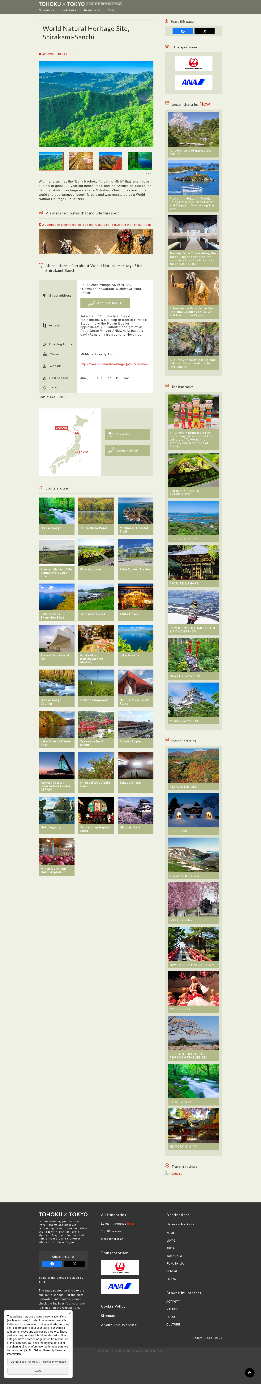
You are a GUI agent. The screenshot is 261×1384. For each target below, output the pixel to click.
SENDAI (171, 1271)
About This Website (119, 1325)
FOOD (170, 1317)
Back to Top (250, 1373)
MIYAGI (171, 1240)
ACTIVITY (173, 1301)
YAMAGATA (174, 1256)
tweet (205, 31)
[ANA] (193, 88)
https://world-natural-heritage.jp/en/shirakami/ (114, 366)
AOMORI (47, 54)
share (183, 31)
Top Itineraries (111, 1231)
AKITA (170, 1248)
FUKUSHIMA (175, 1263)
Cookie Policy (113, 1306)
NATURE (67, 54)
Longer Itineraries (117, 1223)
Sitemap (108, 1315)
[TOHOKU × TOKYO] (81, 4)
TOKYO (171, 1279)
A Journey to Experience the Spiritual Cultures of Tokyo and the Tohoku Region (97, 224)
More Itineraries (112, 1239)
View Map (124, 434)
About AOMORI (109, 303)
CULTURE (173, 1324)
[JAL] (193, 58)
